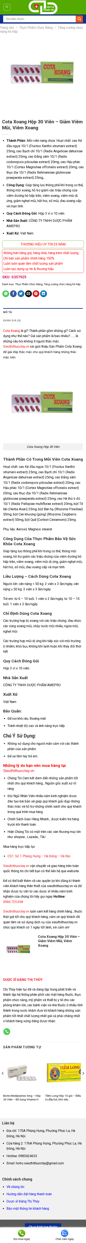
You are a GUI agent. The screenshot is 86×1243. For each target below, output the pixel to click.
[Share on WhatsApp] (5, 293)
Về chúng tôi (15, 1187)
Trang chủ (7, 28)
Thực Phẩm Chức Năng (36, 28)
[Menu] (7, 7)
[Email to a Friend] (28, 293)
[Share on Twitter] (21, 293)
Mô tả (7, 312)
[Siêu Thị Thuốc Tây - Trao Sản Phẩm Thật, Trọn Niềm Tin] (43, 7)
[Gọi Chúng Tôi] (6, 1031)
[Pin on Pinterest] (36, 293)
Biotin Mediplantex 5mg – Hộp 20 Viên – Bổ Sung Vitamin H (22, 1097)
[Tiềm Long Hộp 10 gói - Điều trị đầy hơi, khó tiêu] (64, 1072)
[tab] (43, 312)
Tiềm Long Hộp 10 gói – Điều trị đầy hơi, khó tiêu (63, 1097)
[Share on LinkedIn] (43, 293)
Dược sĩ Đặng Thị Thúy (22, 1201)
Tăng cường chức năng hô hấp (62, 284)
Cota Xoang (11, 331)
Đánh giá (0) (12, 320)
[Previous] (3, 1081)
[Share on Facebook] (13, 293)
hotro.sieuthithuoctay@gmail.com (40, 1163)
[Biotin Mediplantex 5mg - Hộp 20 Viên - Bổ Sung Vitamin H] (22, 1072)
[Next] (83, 1081)
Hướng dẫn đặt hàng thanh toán (29, 1194)
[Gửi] (79, 19)
